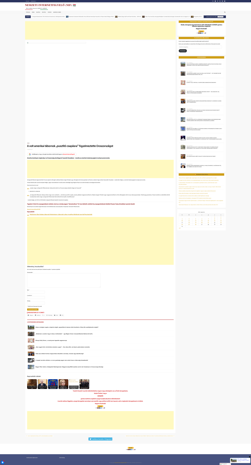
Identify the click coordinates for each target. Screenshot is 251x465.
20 (201, 222)
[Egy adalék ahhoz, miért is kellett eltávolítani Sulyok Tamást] (183, 156)
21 (208, 222)
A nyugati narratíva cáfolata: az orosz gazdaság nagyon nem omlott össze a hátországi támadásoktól (199, 180)
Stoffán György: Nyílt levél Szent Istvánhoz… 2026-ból (104, 16)
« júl (179, 228)
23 (221, 222)
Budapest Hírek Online (202, 174)
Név (28, 290)
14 (208, 220)
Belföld (38, 12)
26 (195, 224)
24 (182, 224)
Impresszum (33, 1)
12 (195, 220)
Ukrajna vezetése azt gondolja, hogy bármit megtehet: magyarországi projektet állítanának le (197, 190)
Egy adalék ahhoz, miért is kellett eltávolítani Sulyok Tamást (201, 156)
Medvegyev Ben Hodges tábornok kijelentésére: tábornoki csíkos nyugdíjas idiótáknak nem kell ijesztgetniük (61, 214)
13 (201, 220)
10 (182, 220)
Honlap (28, 300)
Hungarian (224, 463)
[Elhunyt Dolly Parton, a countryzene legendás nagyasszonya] (183, 82)
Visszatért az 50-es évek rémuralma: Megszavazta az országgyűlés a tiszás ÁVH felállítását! (188, 16)
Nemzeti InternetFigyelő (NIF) (121, 462)
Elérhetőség (62, 457)
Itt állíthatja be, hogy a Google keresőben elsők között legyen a (53, 154)
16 (221, 220)
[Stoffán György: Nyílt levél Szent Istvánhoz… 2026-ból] (91, 16)
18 (189, 222)
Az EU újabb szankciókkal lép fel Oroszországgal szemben (40, 435)
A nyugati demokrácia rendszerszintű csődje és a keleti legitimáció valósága (194, 195)
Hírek (33, 12)
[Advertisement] (100, 30)
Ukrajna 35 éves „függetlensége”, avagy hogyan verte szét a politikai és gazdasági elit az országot (198, 177)
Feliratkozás (182, 50)
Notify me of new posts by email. (35, 306)
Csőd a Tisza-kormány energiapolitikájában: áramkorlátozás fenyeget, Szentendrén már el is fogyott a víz (142, 16)
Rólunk (27, 1)
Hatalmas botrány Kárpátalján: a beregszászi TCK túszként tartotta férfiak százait (195, 198)
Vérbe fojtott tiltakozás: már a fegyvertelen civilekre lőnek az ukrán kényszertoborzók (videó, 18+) (198, 204)
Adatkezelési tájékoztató (32, 457)
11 (189, 220)
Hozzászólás (30, 272)
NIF (187, 62)
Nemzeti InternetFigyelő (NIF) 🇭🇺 (50, 5)
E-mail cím (29, 295)
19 (195, 222)
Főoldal (28, 12)
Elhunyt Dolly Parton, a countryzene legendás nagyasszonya (201, 82)
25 (189, 224)
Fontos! (49, 12)
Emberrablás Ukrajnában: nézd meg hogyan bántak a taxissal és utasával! (193, 193)
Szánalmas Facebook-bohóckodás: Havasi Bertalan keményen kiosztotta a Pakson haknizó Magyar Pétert (66, 16)
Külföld (44, 12)
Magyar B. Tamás (57, 12)
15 (214, 220)
